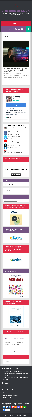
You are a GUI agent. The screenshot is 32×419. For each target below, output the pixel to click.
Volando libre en (13, 138)
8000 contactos (13, 147)
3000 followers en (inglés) (15, 152)
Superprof (7, 361)
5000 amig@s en (13, 134)
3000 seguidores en (14, 150)
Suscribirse (16, 174)
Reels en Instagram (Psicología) (10, 395)
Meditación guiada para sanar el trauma (13, 371)
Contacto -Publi (7, 397)
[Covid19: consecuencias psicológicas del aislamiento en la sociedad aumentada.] (16, 53)
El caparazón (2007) (16, 10)
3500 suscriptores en (14, 141)
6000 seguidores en (13, 145)
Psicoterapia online (8, 399)
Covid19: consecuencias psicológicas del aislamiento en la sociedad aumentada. (15, 69)
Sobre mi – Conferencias (9, 392)
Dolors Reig (18, 73)
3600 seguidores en (14, 142)
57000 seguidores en (15, 136)
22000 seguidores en (15, 131)
